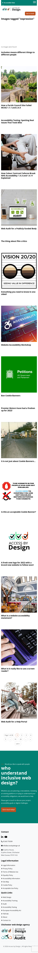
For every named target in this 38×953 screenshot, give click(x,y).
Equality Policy (8, 875)
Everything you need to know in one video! (18, 293)
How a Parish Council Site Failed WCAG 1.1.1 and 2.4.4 (16, 106)
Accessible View (9, 3)
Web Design (7, 897)
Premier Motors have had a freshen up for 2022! (18, 409)
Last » (18, 744)
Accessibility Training (10, 901)
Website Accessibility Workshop (16, 345)
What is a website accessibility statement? (15, 616)
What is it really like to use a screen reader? (18, 669)
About (5, 917)
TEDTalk (5, 914)
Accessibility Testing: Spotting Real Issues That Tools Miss (17, 121)
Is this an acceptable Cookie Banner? (18, 512)
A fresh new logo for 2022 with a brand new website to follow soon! (17, 563)
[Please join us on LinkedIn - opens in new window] (2, 837)
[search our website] (3, 6)
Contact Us (7, 920)
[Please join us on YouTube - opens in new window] (6, 837)
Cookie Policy (7, 885)
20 (20, 739)
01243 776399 (7, 841)
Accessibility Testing (10, 907)
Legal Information (9, 865)
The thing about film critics (14, 241)
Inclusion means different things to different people (18, 53)
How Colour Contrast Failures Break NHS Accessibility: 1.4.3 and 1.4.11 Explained (18, 175)
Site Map (6, 882)
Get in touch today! (8, 809)
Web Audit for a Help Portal (14, 721)
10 (15, 739)
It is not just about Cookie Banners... (18, 461)
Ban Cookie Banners (10, 395)
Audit (5, 904)
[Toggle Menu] (34, 2)
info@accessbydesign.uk (11, 846)
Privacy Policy (7, 869)
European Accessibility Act (12, 910)
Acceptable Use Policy (10, 888)
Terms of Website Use (10, 872)
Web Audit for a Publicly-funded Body (19, 228)
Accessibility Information (11, 878)
